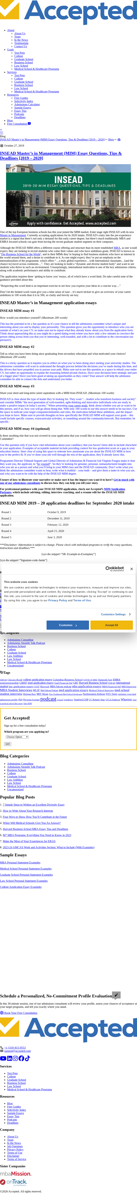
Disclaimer (13, 1155)
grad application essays (41, 682)
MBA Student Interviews (16, 690)
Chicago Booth (15, 680)
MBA (117, 247)
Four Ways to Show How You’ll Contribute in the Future (35, 816)
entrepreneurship (9, 682)
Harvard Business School (93, 682)
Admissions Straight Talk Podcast (26, 643)
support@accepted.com (17, 1050)
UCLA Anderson (113, 700)
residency (68, 699)
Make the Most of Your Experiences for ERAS (29, 841)
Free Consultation (17, 123)
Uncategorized (15, 665)
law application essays (21, 686)
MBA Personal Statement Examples (20, 862)
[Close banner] (131, 569)
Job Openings (15, 1146)
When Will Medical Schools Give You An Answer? (32, 822)
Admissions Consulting (20, 639)
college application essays (37, 679)
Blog (10, 120)
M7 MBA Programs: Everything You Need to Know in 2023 (37, 835)
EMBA (116, 679)
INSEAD (111, 683)
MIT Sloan (42, 694)
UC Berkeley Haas (97, 699)
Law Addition (15, 655)
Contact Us (20, 46)
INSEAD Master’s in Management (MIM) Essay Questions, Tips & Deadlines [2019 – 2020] (52, 139)
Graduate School (23, 59)
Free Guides (21, 97)
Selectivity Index (23, 101)
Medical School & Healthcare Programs (36, 68)
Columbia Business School (68, 679)
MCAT (36, 690)
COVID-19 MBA (90, 680)
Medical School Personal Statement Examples (26, 868)
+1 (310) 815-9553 (15, 1047)
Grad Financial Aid (63, 683)
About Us (19, 33)
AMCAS (3, 680)
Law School (21, 65)
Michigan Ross (29, 694)
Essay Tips (20, 110)
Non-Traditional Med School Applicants (65, 694)
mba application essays (86, 686)
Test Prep (19, 52)
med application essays (73, 690)
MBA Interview (128, 686)
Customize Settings (113, 614)
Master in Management (13, 235)
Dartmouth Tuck (105, 680)
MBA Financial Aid (111, 686)
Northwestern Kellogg (94, 694)
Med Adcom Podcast (49, 690)
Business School (23, 62)
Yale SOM (27, 703)
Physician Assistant (31, 699)
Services (12, 72)
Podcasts (19, 114)
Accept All (111, 625)
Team (17, 36)
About (10, 30)
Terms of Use (14, 1152)
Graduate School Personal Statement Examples (26, 874)
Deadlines (20, 117)
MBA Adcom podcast (60, 686)
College (18, 56)
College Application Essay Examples (21, 886)
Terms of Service (16, 1159)
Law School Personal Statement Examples (24, 880)
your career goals (77, 405)
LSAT (36, 686)
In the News (21, 39)
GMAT (23, 682)
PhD (20, 699)
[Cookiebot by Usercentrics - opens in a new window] (108, 569)
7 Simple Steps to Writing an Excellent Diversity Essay (34, 804)
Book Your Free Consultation (20, 1012)
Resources (13, 94)
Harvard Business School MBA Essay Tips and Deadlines (35, 829)
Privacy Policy (15, 1149)
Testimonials (21, 43)
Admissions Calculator (27, 104)
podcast (48, 699)
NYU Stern (111, 694)
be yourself (43, 463)
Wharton (126, 699)
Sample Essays (22, 107)
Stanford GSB (81, 699)
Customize (65, 625)
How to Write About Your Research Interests (28, 810)
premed (60, 700)
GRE (75, 683)
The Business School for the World (20, 254)
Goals (10, 49)
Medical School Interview (101, 690)
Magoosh (44, 686)
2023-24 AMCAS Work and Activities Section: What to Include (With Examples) (48, 847)
